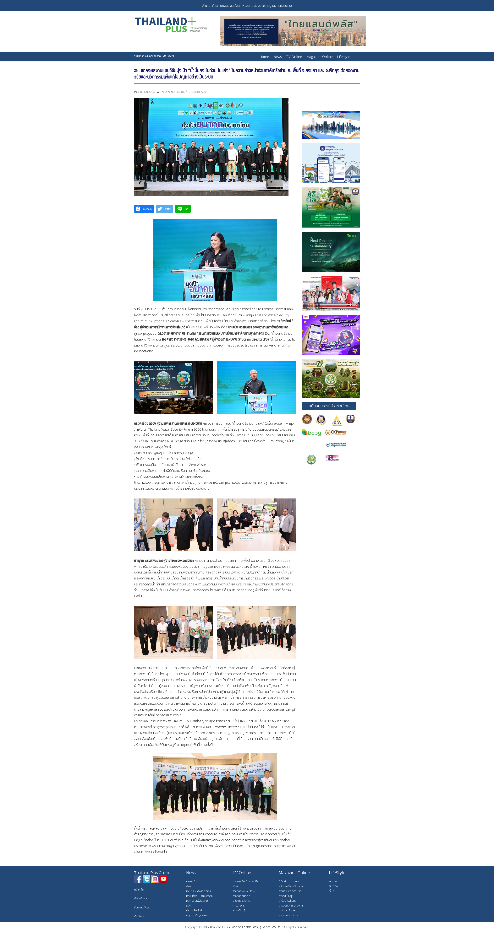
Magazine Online (319, 56)
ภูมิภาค (190, 905)
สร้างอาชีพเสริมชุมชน (292, 886)
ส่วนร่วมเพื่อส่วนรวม (291, 891)
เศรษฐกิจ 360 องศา (291, 905)
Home (264, 56)
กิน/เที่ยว (334, 886)
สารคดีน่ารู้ (239, 910)
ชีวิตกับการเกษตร (289, 881)
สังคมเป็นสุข (286, 896)
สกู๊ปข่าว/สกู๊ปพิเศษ (197, 915)
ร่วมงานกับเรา (142, 907)
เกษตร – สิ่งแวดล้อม (198, 891)
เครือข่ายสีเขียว (287, 900)
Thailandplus (168, 92)
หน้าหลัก (139, 889)
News (277, 56)
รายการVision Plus (244, 891)
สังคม (189, 886)
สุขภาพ (333, 881)
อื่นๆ (331, 891)
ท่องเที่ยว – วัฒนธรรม (199, 896)
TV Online (294, 56)
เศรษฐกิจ (191, 881)
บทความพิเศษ (287, 910)
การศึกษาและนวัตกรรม (193, 92)
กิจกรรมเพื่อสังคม (197, 900)
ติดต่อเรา (139, 916)
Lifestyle (343, 56)
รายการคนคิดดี (241, 896)
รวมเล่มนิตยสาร (288, 915)
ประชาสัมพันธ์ (194, 910)
